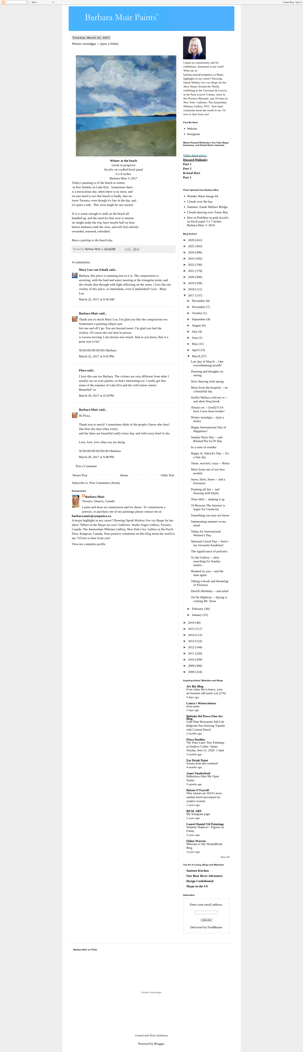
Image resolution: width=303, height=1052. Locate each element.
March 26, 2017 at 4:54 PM (96, 395)
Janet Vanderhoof (198, 773)
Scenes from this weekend (202, 763)
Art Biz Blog (194, 686)
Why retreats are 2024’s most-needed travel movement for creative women (204, 797)
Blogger (159, 1043)
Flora (82, 370)
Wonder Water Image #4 (202, 196)
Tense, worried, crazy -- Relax (210, 463)
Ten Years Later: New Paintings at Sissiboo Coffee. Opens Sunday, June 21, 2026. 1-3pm (205, 746)
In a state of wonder (203, 447)
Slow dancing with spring (207, 381)
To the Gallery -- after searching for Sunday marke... (205, 561)
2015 (191, 628)
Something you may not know (210, 515)
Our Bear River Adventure (204, 876)
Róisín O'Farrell (197, 790)
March (196, 356)
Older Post (167, 475)
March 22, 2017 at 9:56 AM (96, 299)
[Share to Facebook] (135, 249)
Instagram (193, 134)
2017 (191, 295)
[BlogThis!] (129, 249)
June (195, 337)
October (197, 313)
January (197, 615)
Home (124, 475)
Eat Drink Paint (197, 760)
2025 (191, 246)
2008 (191, 672)
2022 (191, 264)
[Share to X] (132, 249)
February (198, 608)
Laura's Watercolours (201, 703)
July (195, 331)
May (195, 344)
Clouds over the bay (200, 201)
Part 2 (187, 168)
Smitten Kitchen (197, 870)
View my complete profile (88, 544)
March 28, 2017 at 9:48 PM (96, 457)
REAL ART (194, 811)
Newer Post (80, 475)
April (195, 350)
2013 (191, 641)
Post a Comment (86, 466)
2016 (191, 622)
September (199, 319)
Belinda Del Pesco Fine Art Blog (204, 717)
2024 (191, 252)
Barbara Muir (88, 313)
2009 (191, 665)
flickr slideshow (159, 1035)
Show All (225, 857)
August (197, 325)
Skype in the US (197, 886)
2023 (191, 258)
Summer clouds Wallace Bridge (207, 207)
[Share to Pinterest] (138, 249)
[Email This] (126, 249)
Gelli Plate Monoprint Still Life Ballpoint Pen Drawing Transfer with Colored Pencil (205, 725)
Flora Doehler (195, 739)
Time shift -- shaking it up (208, 499)
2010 (191, 659)
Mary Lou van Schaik (93, 269)
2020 (191, 277)
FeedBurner (215, 927)
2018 (191, 289)
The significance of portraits (209, 551)
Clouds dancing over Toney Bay (207, 212)
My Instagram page (198, 814)
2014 (191, 635)
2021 (191, 270)
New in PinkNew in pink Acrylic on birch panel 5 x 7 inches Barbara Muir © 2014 (208, 221)
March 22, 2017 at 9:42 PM (96, 356)
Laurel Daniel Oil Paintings (205, 824)
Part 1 (187, 164)
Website (192, 128)
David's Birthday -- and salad (209, 591)
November (199, 307)
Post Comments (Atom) (104, 483)
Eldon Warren (196, 841)
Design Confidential (199, 881)
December (199, 300)
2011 (191, 653)
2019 (191, 283)
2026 (191, 240)
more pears (192, 706)
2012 (191, 647)
